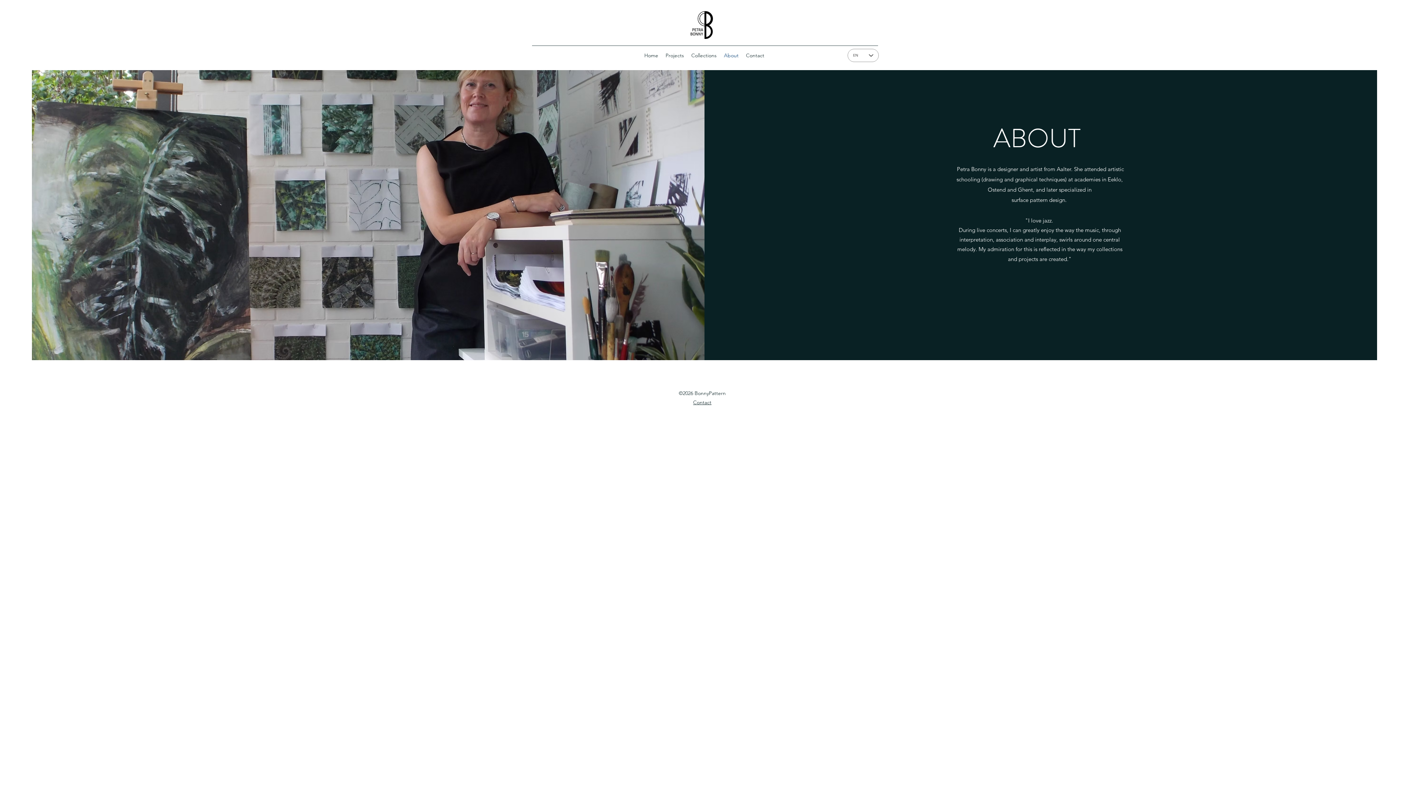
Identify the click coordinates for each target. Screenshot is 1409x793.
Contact (702, 402)
